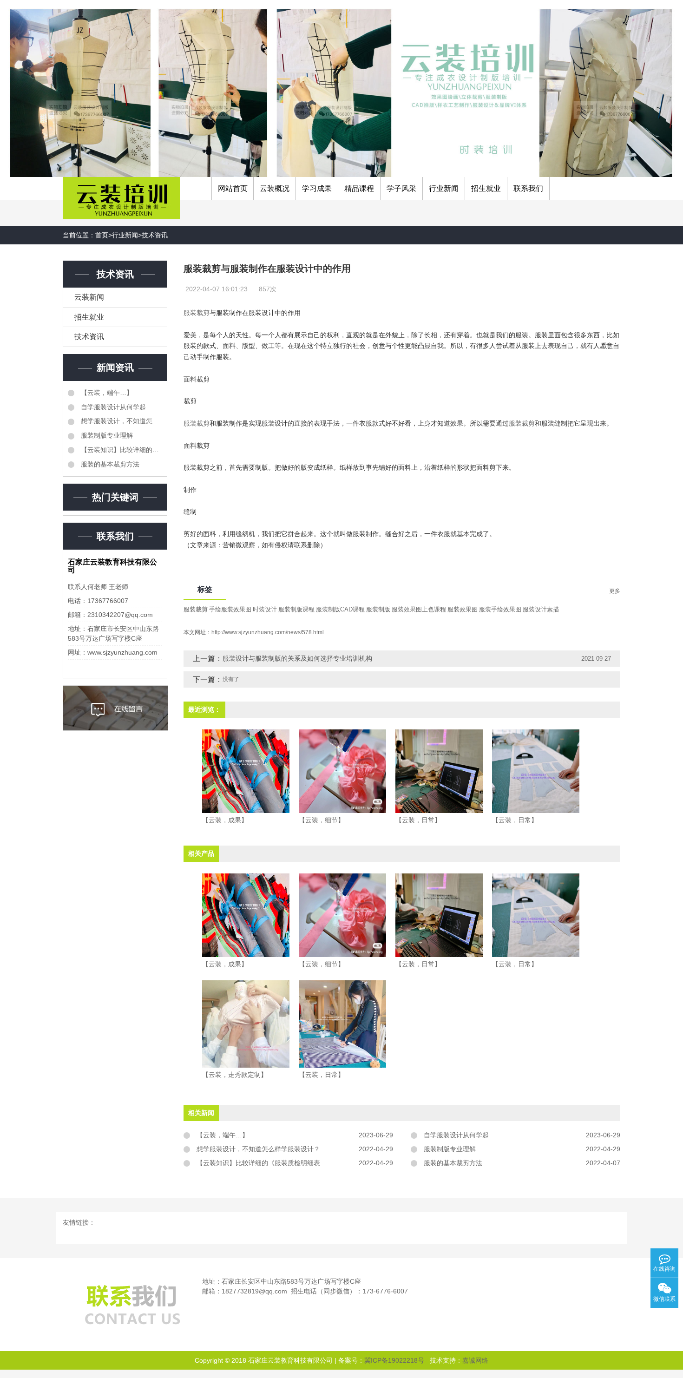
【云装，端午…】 (106, 392)
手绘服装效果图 (230, 609)
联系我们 (528, 188)
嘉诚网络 (475, 1360)
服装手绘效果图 (500, 609)
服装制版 (378, 609)
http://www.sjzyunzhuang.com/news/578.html (267, 632)
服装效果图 (462, 609)
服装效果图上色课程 (419, 609)
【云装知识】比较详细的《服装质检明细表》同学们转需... (120, 449)
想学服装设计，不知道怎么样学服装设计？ (120, 421)
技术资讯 (155, 235)
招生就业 (486, 188)
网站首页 (233, 188)
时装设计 (265, 609)
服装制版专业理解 (106, 435)
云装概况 (274, 188)
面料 (229, 345)
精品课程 (359, 188)
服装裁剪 (197, 312)
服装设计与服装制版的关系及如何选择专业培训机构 (297, 658)
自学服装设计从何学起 (112, 407)
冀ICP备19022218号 (394, 1360)
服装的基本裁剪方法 (109, 464)
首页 (101, 235)
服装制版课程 (296, 609)
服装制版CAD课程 (340, 609)
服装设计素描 (541, 609)
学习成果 (317, 188)
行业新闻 (444, 188)
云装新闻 (89, 297)
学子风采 (401, 188)
